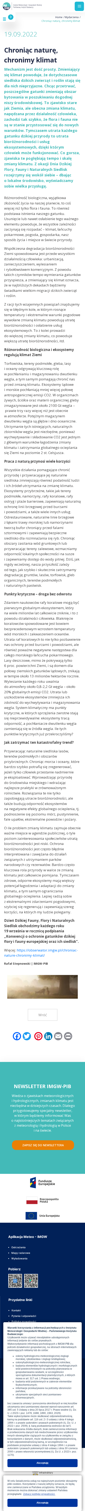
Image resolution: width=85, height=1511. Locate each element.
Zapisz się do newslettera (43, 1145)
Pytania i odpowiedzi (24, 1315)
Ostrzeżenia (18, 1247)
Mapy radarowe (20, 1252)
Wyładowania (19, 1258)
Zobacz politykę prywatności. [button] (39, 1494)
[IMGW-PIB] (23, 6)
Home (59, 17)
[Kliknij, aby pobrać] (15, 1280)
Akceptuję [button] (42, 1463)
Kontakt (16, 1310)
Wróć (42, 1014)
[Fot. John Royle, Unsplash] (42, 985)
